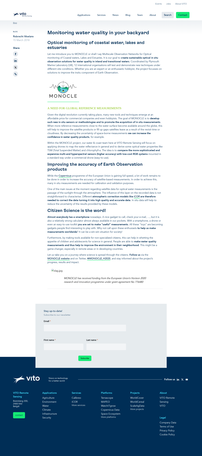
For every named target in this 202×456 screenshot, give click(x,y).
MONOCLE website (58, 258)
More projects (137, 409)
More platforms (108, 417)
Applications (83, 15)
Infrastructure (49, 414)
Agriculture (48, 398)
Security (46, 417)
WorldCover (137, 398)
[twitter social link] (182, 379)
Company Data (168, 422)
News (116, 15)
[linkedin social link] (178, 379)
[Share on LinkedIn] (15, 60)
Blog (127, 15)
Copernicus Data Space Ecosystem (110, 412)
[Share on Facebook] (15, 54)
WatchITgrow (108, 406)
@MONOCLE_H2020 (98, 258)
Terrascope (107, 398)
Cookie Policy (167, 434)
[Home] (23, 14)
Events (158, 3)
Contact (182, 15)
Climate (46, 410)
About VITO (181, 3)
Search (167, 15)
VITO (162, 406)
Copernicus (65, 176)
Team (140, 15)
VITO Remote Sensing (167, 400)
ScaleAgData (137, 406)
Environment (49, 402)
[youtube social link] (187, 379)
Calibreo (76, 398)
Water (45, 406)
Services (101, 15)
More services (78, 405)
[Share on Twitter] (15, 67)
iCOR (137, 196)
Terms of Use (167, 426)
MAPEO (105, 402)
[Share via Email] (15, 74)
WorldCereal (137, 402)
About (153, 15)
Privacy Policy (167, 430)
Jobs (168, 3)
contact (19, 415)
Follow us (169, 379)
